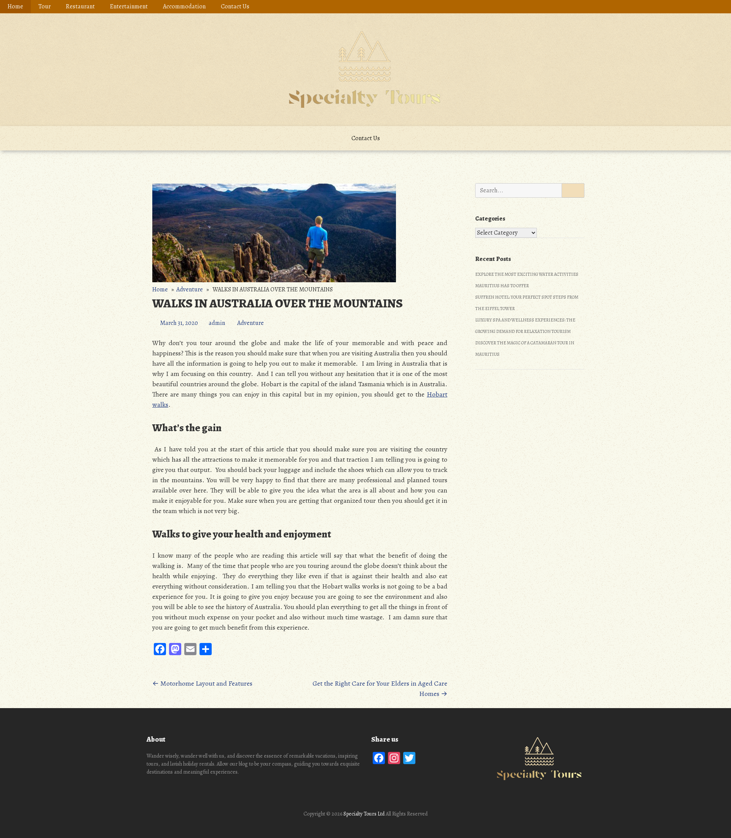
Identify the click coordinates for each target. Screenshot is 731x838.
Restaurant (80, 6)
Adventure (189, 289)
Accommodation (184, 6)
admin (217, 323)
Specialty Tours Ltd (364, 813)
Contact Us (235, 6)
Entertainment (129, 6)
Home (15, 6)
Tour (44, 6)
